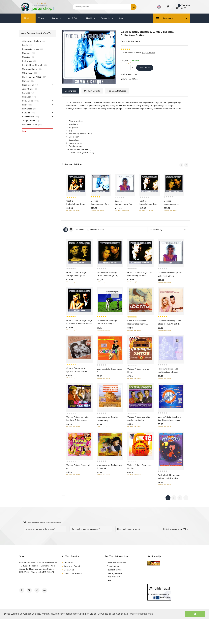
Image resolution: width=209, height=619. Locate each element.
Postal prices (113, 566)
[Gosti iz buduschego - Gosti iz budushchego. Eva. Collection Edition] (125, 183)
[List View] (71, 229)
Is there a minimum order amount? (40, 529)
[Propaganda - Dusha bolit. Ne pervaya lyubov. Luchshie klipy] (171, 449)
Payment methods (115, 570)
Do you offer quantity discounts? (86, 529)
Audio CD (132, 74)
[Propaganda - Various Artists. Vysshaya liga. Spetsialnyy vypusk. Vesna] (171, 396)
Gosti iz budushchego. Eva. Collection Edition (124, 204)
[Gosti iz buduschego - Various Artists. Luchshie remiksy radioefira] (140, 396)
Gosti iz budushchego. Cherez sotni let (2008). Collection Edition (108, 275)
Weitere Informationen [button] (141, 614)
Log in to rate (149, 53)
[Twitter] (29, 590)
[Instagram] (37, 590)
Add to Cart (144, 68)
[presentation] (181, 165)
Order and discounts (116, 562)
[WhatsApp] (44, 590)
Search (133, 7)
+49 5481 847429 (40, 3)
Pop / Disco (133, 79)
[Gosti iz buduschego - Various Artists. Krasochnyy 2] (110, 348)
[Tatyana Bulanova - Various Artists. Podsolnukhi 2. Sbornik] (110, 444)
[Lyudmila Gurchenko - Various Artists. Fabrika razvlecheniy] (110, 396)
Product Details (92, 91)
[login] (168, 6)
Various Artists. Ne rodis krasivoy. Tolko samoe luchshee (77, 420)
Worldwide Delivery (40, 5)
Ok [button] (195, 614)
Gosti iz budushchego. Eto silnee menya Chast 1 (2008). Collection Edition (139, 275)
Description (70, 91)
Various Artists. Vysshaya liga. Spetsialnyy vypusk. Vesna (169, 420)
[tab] (70, 91)
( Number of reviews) (131, 53)
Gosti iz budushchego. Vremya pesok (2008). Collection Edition (76, 275)
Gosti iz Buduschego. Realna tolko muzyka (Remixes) (137, 324)
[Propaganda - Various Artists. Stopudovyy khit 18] (140, 444)
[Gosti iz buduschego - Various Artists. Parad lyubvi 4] (79, 444)
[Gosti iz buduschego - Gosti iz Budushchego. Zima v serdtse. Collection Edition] (100, 183)
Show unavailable (97, 229)
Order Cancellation (73, 573)
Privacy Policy (113, 577)
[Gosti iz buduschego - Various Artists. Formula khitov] (140, 348)
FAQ (109, 580)
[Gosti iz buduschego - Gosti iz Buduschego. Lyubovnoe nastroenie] (79, 347)
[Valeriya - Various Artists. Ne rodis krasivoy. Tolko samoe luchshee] (79, 396)
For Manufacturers (116, 91)
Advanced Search (72, 566)
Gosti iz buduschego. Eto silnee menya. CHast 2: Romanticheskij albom (169, 324)
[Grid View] (65, 229)
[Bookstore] (37, 7)
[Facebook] (21, 590)
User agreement (114, 573)
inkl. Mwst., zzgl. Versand (127, 63)
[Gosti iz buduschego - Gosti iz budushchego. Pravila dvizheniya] (110, 300)
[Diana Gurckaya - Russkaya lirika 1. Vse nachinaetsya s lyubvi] (171, 348)
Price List (68, 562)
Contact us (69, 570)
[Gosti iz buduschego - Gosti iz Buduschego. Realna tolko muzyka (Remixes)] (140, 300)
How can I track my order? (128, 529)
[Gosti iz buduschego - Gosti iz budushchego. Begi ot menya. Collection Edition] (76, 183)
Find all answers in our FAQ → (176, 529)
